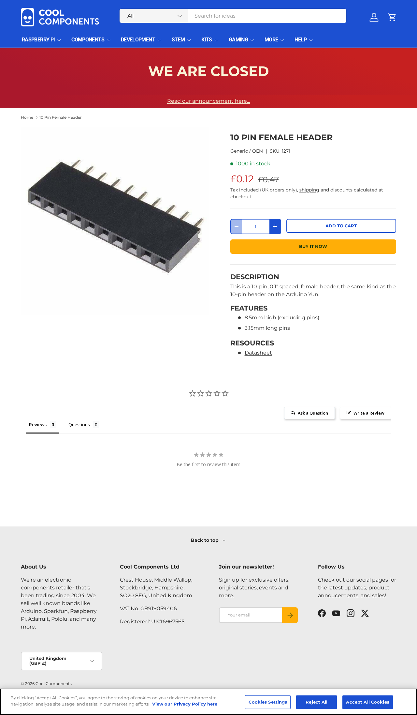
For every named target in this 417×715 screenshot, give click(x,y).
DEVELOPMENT (138, 40)
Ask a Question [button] (313, 413)
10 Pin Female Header (60, 117)
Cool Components (54, 683)
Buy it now (313, 246)
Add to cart (341, 225)
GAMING (238, 40)
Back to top (205, 540)
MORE (271, 40)
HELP (300, 40)
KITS (206, 40)
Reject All (316, 702)
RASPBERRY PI (38, 40)
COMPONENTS (87, 40)
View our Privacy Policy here (184, 704)
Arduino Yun (302, 294)
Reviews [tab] (38, 424)
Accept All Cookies (367, 702)
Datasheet (258, 353)
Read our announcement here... (208, 101)
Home (27, 117)
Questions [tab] (79, 424)
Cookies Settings (268, 702)
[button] (392, 17)
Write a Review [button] (368, 413)
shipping (309, 190)
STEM (178, 40)
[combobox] (233, 16)
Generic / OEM (246, 151)
